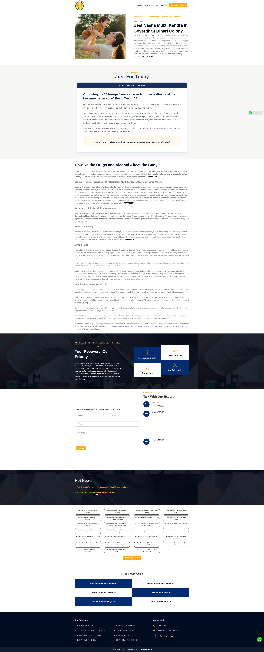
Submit (81, 448)
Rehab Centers (122, 635)
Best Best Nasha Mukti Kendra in (91, 630)
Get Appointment (177, 5)
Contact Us (161, 5)
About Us (149, 5)
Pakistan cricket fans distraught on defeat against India (98, 492)
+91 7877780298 (158, 406)
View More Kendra (132, 558)
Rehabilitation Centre (125, 626)
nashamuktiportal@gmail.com (167, 630)
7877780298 (257, 113)
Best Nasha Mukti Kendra (127, 640)
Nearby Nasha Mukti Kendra (89, 635)
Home (139, 5)
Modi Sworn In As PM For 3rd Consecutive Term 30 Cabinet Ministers (103, 487)
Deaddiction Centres (125, 630)
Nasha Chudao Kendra (87, 640)
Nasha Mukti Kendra (85, 626)
